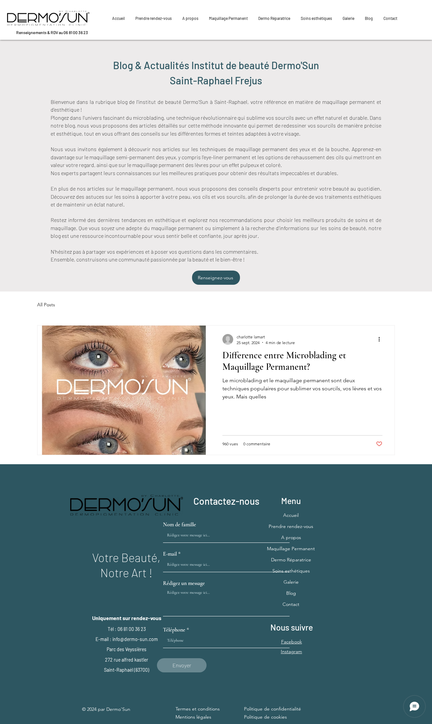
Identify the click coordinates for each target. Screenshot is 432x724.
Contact (290, 604)
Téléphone (174, 630)
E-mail (170, 554)
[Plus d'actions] (381, 339)
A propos (291, 537)
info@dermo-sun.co (133, 639)
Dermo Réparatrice (291, 560)
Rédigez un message (184, 583)
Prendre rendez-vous (291, 526)
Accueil (291, 515)
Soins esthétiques (291, 571)
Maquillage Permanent (291, 549)
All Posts (46, 305)
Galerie (291, 582)
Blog (291, 593)
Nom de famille (179, 524)
